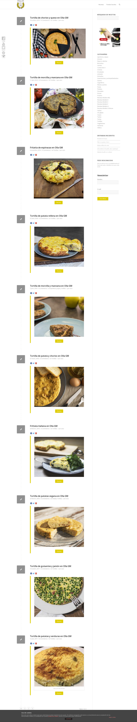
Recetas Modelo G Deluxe (105, 108)
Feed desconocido (105, 160)
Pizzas (99, 93)
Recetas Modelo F (102, 104)
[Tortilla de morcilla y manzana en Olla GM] (21, 81)
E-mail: (99, 189)
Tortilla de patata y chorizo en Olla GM (49, 355)
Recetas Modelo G (103, 106)
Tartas (99, 117)
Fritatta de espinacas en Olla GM (46, 147)
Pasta (99, 87)
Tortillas (55, 20)
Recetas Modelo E (102, 102)
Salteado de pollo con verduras (104, 152)
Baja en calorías (102, 61)
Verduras (100, 125)
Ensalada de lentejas (102, 138)
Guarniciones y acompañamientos (107, 78)
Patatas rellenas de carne (103, 145)
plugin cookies (112, 717)
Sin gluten (100, 113)
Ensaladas (100, 72)
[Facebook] (31, 25)
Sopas (99, 115)
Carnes (99, 65)
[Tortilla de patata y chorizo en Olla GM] (21, 359)
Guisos (99, 80)
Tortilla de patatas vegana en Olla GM (49, 496)
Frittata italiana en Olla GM (43, 426)
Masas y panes (102, 85)
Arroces (99, 59)
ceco (62, 20)
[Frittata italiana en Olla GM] (21, 429)
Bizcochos (100, 63)
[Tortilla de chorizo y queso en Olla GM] (21, 21)
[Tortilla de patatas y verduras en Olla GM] (21, 639)
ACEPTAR (68, 718)
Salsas (99, 110)
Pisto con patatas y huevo (103, 142)
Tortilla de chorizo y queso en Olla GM (49, 17)
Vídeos (99, 128)
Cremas (99, 70)
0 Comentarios (45, 20)
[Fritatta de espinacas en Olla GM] (21, 151)
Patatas (54, 499)
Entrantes (100, 76)
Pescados (100, 91)
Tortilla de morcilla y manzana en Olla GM (51, 77)
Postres (99, 95)
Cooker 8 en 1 (101, 68)
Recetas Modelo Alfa (103, 98)
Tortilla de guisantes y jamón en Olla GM (50, 566)
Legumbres (100, 83)
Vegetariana (101, 123)
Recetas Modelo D (102, 100)
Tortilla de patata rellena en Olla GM (48, 215)
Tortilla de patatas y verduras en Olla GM (50, 636)
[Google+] (36, 25)
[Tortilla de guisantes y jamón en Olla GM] (21, 569)
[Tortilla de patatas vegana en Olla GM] (21, 499)
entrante (100, 74)
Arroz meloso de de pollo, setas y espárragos (107, 148)
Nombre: (99, 179)
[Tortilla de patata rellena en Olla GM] (21, 219)
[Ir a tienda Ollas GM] (108, 46)
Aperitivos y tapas (55, 288)
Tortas (99, 119)
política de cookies (53, 716)
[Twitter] (33, 25)
